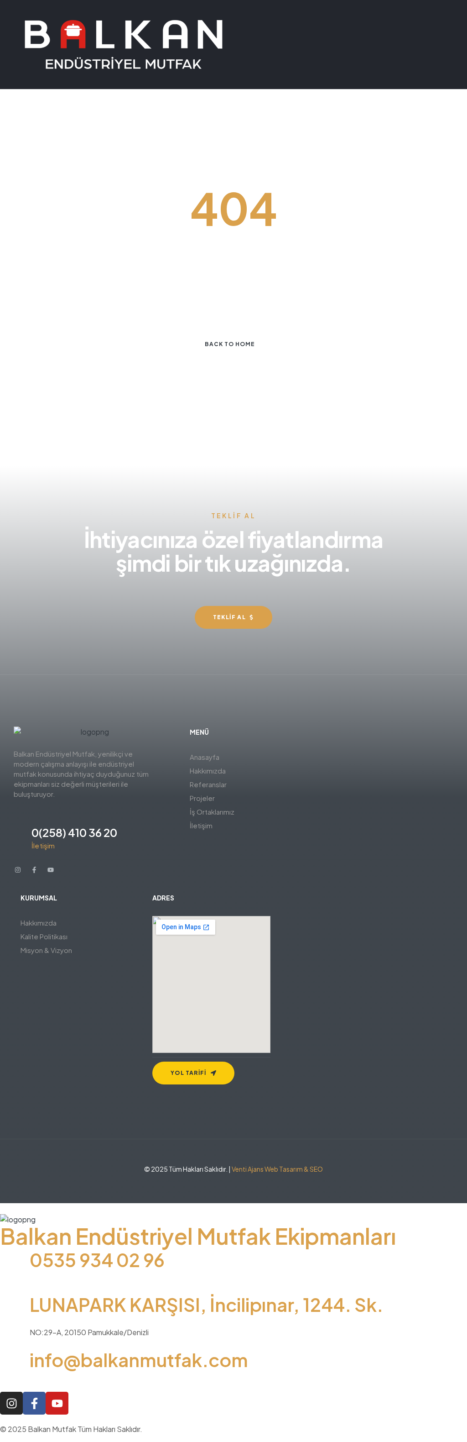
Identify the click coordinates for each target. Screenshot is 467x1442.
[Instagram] (17, 869)
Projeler (202, 798)
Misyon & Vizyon (46, 950)
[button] (278, 771)
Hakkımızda (208, 770)
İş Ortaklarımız (212, 811)
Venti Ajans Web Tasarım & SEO (277, 1169)
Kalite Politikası (44, 936)
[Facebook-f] (34, 869)
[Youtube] (50, 869)
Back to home (230, 344)
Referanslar (208, 784)
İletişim (201, 825)
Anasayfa (204, 757)
